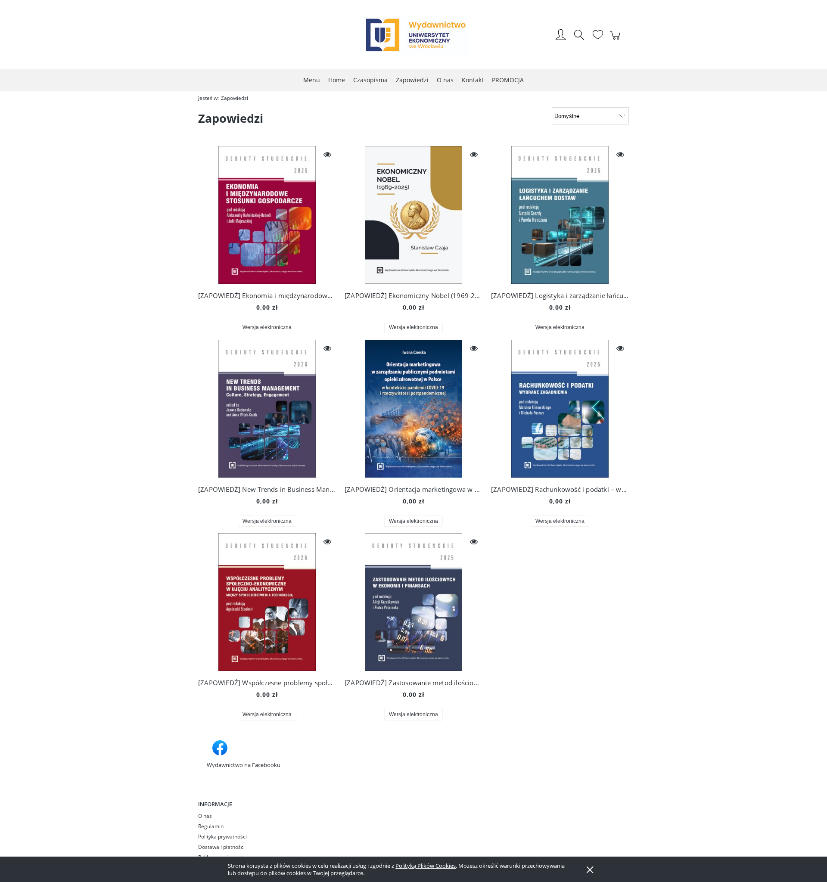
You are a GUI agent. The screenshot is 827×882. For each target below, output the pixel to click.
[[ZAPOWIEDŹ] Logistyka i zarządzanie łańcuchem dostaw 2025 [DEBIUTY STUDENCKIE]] (560, 215)
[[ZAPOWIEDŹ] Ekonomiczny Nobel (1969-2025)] (413, 215)
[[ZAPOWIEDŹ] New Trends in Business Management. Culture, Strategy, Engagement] (267, 409)
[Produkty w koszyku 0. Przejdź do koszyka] (617, 40)
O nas (205, 816)
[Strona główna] (413, 35)
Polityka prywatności (222, 836)
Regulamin (211, 826)
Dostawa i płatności (221, 847)
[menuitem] (311, 79)
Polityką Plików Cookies (425, 866)
